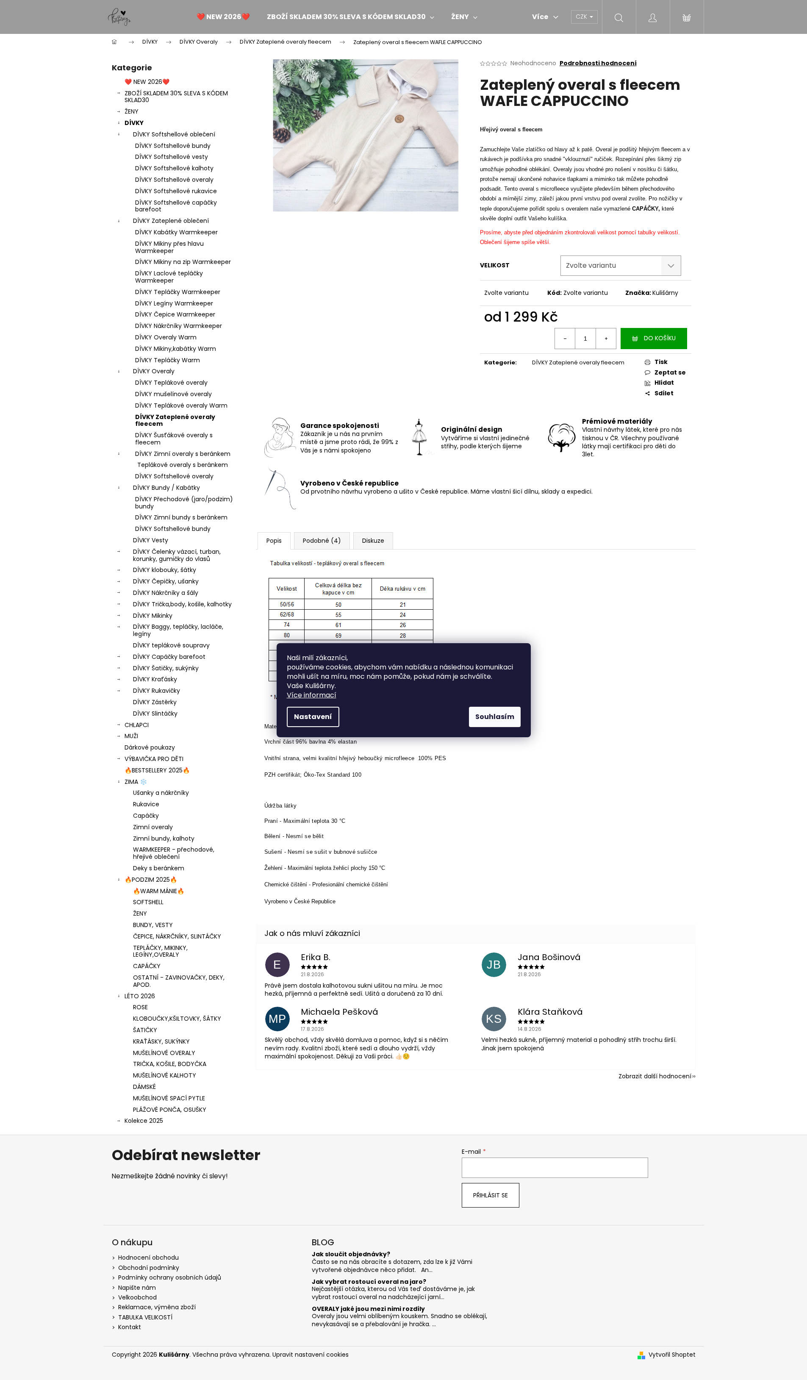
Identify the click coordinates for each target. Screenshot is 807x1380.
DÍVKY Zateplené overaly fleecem (175, 420)
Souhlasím (494, 717)
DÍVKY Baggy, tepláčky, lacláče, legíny (178, 630)
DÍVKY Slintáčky (155, 713)
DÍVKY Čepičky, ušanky (166, 581)
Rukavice (146, 804)
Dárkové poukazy (150, 747)
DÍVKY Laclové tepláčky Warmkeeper (169, 277)
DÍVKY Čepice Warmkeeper (175, 314)
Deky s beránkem (158, 868)
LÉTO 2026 (140, 996)
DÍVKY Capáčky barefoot (169, 657)
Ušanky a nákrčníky (161, 793)
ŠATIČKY (145, 1030)
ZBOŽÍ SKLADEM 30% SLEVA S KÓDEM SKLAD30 (176, 97)
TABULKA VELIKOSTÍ (145, 1317)
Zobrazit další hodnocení (654, 1076)
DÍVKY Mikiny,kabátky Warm (175, 348)
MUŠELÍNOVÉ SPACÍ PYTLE (169, 1098)
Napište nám (137, 1287)
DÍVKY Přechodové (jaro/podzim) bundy (184, 503)
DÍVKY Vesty (150, 540)
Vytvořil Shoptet (672, 1355)
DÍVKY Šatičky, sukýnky (166, 668)
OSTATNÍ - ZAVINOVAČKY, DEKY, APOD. (179, 981)
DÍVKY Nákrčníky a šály (165, 593)
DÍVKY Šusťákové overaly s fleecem (174, 439)
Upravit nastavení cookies (310, 1354)
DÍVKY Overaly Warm (166, 337)
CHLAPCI (137, 725)
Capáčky (146, 815)
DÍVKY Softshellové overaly (174, 179)
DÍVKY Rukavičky (156, 690)
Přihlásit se (490, 1195)
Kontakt (129, 1327)
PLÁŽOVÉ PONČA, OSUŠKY (169, 1109)
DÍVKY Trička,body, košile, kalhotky (182, 604)
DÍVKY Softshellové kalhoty (174, 168)
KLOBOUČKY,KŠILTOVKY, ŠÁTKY (177, 1018)
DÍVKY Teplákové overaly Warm (181, 405)
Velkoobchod (137, 1297)
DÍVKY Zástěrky (155, 702)
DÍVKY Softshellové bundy (173, 146)
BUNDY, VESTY (153, 925)
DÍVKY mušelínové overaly (173, 394)
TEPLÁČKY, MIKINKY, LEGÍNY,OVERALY (160, 951)
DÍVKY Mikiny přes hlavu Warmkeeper (169, 247)
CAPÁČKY (147, 966)
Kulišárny (665, 293)
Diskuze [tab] (373, 540)
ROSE (140, 1007)
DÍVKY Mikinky (152, 615)
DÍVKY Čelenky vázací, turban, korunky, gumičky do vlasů (177, 555)
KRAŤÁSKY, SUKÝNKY (161, 1041)
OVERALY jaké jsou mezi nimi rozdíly (368, 1309)
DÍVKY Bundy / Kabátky (166, 487)
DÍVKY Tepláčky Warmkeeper (177, 292)
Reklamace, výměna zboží (157, 1307)
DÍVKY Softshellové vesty (171, 157)
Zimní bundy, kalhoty (163, 838)
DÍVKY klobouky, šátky (164, 570)
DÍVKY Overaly (154, 371)
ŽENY (132, 111)
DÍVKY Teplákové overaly (171, 382)
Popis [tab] (274, 540)
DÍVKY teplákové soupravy (171, 645)
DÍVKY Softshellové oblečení (174, 134)
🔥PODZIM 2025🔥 (151, 879)
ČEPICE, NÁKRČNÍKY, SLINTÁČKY (177, 936)
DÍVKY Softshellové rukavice (176, 191)
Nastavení (313, 717)
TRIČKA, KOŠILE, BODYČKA (169, 1064)
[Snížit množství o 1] (565, 338)
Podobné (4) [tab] (322, 540)
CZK (582, 16)
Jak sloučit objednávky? (351, 1254)
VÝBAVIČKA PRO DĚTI (154, 759)
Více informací (311, 695)
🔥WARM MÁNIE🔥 (158, 891)
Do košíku (660, 338)
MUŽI (131, 736)
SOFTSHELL (148, 902)
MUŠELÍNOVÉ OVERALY (164, 1053)
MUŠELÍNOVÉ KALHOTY (164, 1075)
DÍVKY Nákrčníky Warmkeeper (178, 326)
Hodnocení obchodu (148, 1257)
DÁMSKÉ (144, 1087)
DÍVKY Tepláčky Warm (167, 360)
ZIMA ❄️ (136, 781)
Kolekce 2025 (144, 1120)
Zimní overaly (153, 827)
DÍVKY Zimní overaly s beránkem (182, 454)
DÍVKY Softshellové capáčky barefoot (176, 206)
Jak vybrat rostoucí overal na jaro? (369, 1282)
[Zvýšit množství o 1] (606, 338)
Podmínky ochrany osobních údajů (169, 1277)
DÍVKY (134, 123)
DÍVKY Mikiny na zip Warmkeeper (183, 262)
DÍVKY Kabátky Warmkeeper (176, 232)
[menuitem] (223, 17)
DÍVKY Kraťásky (155, 679)
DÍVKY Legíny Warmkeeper (174, 303)
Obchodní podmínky (148, 1267)
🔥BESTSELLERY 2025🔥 (157, 770)
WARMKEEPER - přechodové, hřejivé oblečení (173, 853)
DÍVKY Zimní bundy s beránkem (181, 517)
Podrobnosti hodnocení (598, 63)
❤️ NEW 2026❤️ (147, 82)
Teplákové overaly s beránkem (182, 465)
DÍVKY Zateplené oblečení (171, 221)
